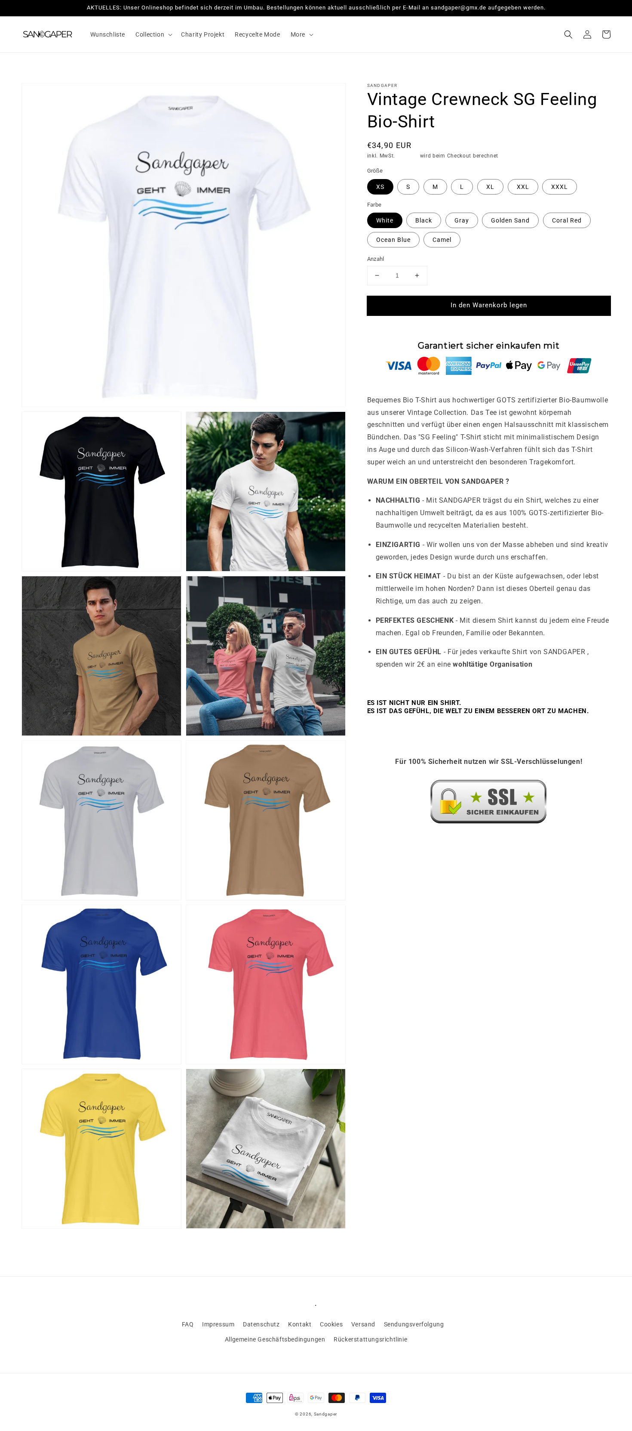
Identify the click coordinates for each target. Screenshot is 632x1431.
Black (423, 220)
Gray (461, 220)
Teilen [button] (385, 843)
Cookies (331, 1324)
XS (380, 186)
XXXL (559, 186)
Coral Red (567, 220)
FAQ (188, 1324)
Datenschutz (261, 1324)
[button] (153, 34)
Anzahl (375, 259)
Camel (442, 239)
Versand (407, 156)
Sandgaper (325, 1414)
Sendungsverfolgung (414, 1324)
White (384, 220)
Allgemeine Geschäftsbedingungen (275, 1339)
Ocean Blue (393, 239)
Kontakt (299, 1324)
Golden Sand (510, 220)
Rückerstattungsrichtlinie (370, 1339)
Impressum (218, 1324)
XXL (523, 186)
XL (490, 186)
